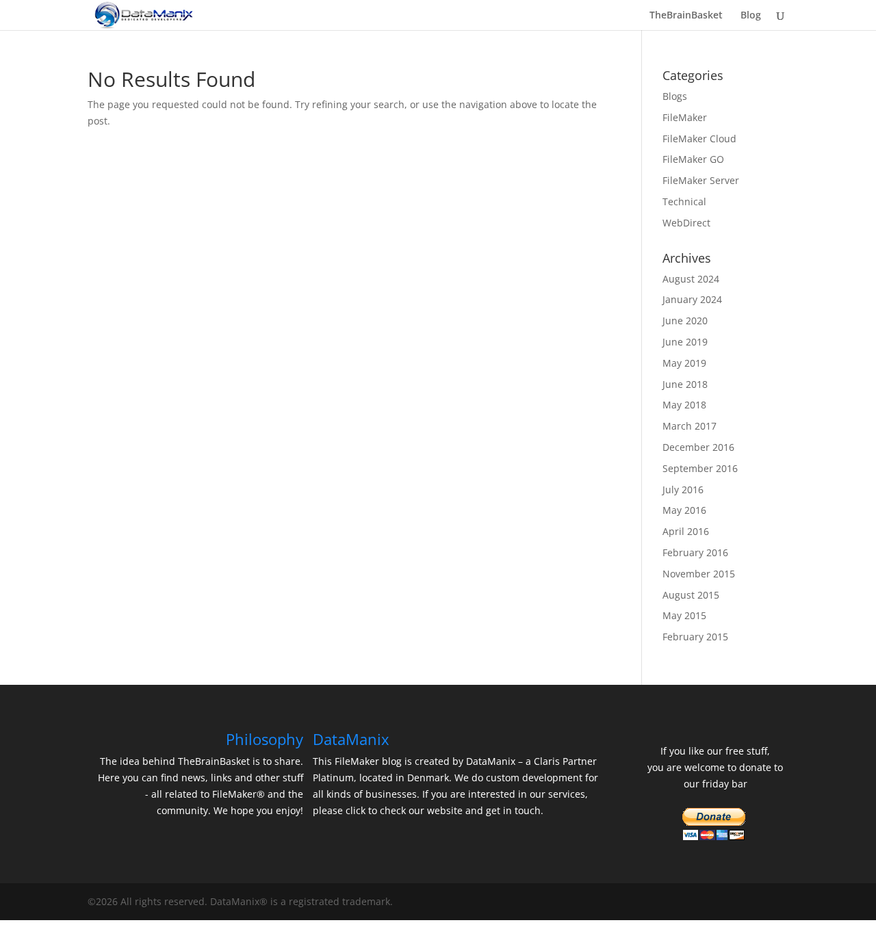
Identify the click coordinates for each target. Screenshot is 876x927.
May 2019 (684, 362)
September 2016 (700, 468)
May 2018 (684, 404)
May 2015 (684, 615)
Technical (684, 201)
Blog (750, 15)
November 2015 (698, 573)
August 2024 (690, 278)
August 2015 (690, 594)
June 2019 (685, 341)
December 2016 (698, 447)
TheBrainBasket (686, 15)
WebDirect (686, 222)
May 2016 (684, 510)
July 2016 (683, 489)
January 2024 (692, 299)
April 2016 (685, 531)
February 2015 (695, 636)
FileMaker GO (693, 159)
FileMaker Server (700, 180)
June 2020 (685, 320)
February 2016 (695, 552)
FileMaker (684, 117)
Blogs (674, 96)
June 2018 (685, 384)
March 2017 (689, 425)
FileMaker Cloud (699, 138)
